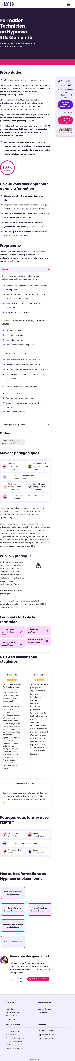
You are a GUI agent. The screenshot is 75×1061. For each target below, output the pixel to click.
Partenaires (10, 1009)
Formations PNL (11, 1035)
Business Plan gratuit (45, 1009)
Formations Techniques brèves (16, 1038)
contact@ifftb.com (48, 1035)
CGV (45, 1060)
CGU (41, 1060)
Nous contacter (65, 112)
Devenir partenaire (12, 1012)
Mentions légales (34, 1060)
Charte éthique (11, 1019)
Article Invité (42, 1012)
